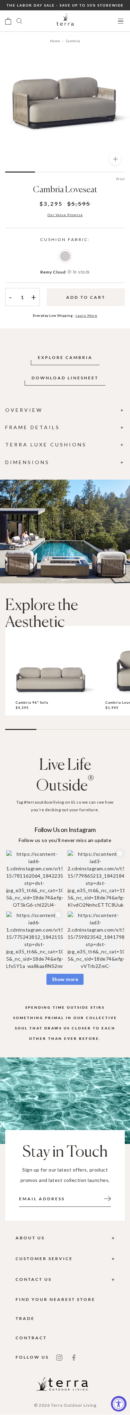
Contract (31, 1337)
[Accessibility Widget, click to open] (119, 1404)
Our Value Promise (65, 215)
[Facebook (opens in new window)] (74, 1357)
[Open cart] (8, 21)
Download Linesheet (65, 377)
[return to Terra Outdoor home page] (65, 21)
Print (120, 179)
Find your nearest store (55, 1299)
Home (55, 41)
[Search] (19, 21)
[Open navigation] (120, 21)
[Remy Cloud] (65, 256)
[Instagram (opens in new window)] (59, 1357)
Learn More (86, 315)
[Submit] (107, 1198)
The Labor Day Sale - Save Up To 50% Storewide (65, 5)
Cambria (73, 41)
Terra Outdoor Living (73, 1405)
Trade (25, 1318)
